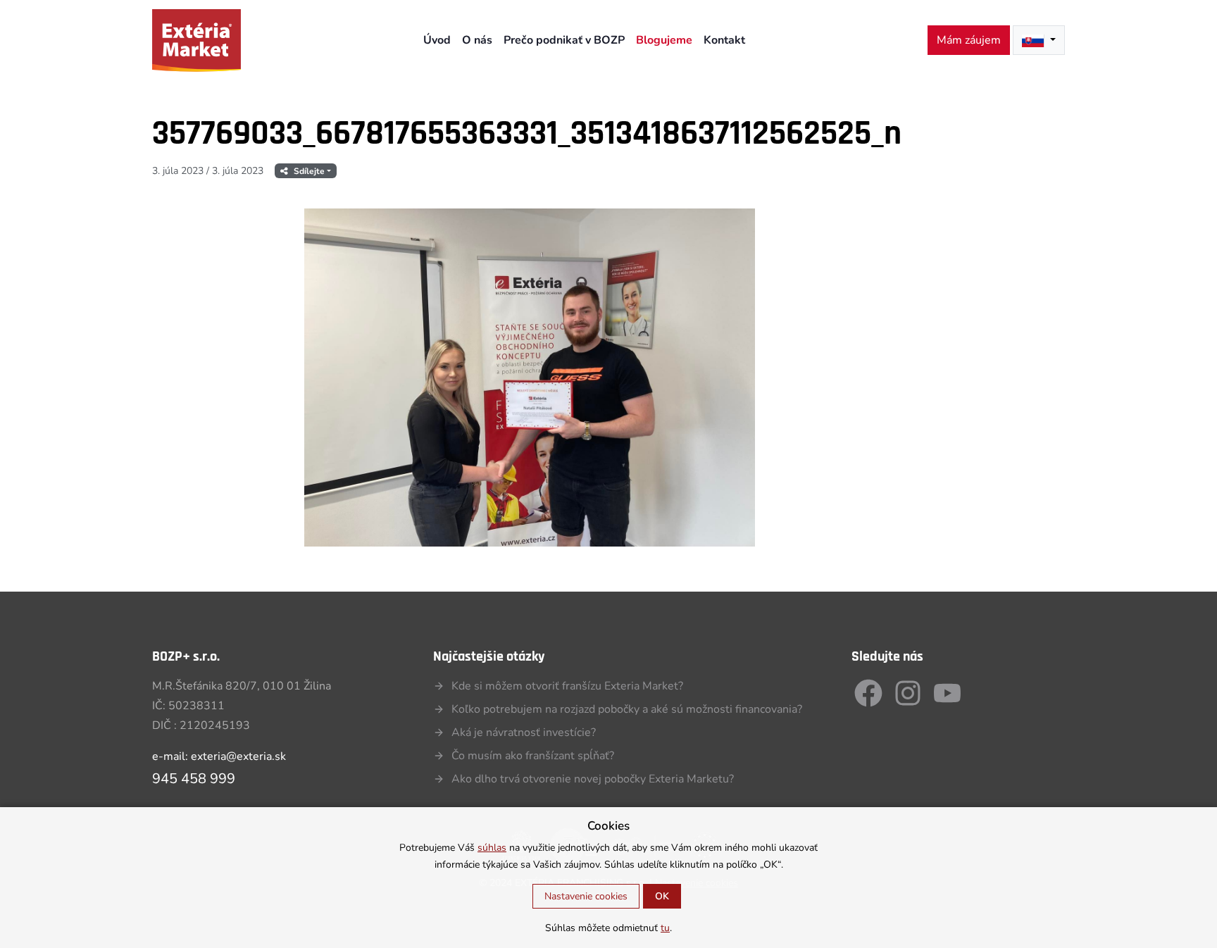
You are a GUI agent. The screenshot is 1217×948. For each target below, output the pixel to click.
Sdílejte (309, 171)
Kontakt (724, 40)
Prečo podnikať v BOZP (564, 40)
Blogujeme (664, 40)
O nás (477, 40)
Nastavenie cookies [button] (586, 896)
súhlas (492, 847)
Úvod (437, 40)
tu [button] (665, 928)
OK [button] (662, 896)
